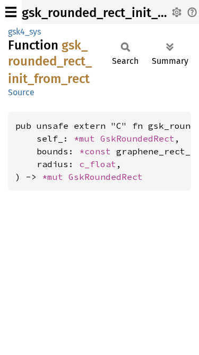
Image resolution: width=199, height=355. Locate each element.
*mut (87, 138)
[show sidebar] (11, 12)
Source (21, 92)
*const (97, 151)
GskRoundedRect (137, 138)
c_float (97, 164)
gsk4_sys (24, 32)
